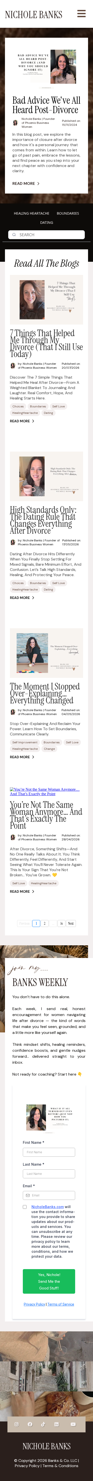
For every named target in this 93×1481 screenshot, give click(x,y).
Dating (46, 222)
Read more (20, 421)
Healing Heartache (31, 213)
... (53, 923)
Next (71, 923)
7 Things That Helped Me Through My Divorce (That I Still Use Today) (46, 343)
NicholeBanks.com (47, 1207)
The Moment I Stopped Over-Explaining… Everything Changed (45, 693)
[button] (81, 14)
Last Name (33, 1164)
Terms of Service (60, 1304)
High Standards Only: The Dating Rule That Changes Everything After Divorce (43, 520)
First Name (33, 1142)
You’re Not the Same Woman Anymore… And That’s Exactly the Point (46, 815)
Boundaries (68, 213)
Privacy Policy (34, 1304)
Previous (24, 923)
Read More (23, 183)
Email (29, 1186)
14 (62, 923)
